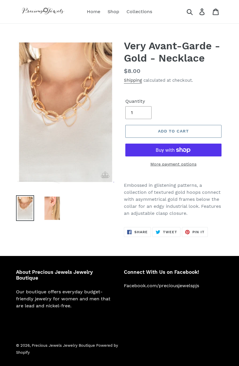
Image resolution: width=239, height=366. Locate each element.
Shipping (133, 80)
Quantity (135, 101)
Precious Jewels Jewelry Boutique (64, 345)
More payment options (173, 164)
